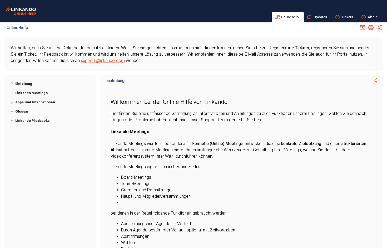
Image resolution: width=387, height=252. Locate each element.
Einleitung (115, 80)
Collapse (12, 111)
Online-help (17, 27)
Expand (12, 83)
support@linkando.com (103, 60)
